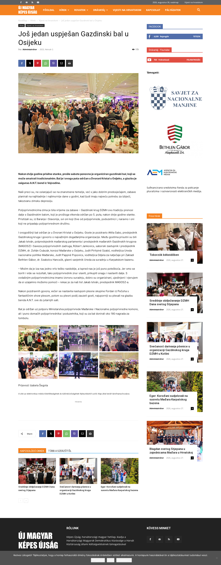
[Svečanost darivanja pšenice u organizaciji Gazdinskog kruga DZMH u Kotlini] (78, 471)
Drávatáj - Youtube (159, 50)
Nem (110, 560)
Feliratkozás (193, 59)
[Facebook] (20, 2)
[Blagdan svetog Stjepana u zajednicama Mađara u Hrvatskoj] (175, 441)
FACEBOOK (155, 26)
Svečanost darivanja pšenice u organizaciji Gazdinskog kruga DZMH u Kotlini (75, 490)
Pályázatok (173, 10)
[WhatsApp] (45, 63)
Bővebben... (124, 560)
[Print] (69, 63)
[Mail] (26, 2)
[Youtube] (38, 2)
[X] (29, 63)
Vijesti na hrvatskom (194, 2)
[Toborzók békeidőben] (175, 243)
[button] (198, 10)
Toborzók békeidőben (164, 254)
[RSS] (32, 2)
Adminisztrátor (30, 49)
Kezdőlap (22, 20)
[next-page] (26, 500)
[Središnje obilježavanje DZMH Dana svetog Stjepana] (37, 471)
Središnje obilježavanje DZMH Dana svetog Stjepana (169, 302)
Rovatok (79, 10)
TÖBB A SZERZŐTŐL (59, 451)
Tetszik (196, 36)
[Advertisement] (78, 163)
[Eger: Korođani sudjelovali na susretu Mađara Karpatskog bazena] (119, 471)
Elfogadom (98, 560)
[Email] (61, 63)
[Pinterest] (37, 63)
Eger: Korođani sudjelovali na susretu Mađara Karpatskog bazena (169, 399)
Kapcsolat (153, 10)
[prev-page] (20, 500)
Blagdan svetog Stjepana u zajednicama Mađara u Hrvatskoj (171, 450)
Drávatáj (99, 10)
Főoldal (48, 10)
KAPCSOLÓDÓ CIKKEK (32, 451)
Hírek (62, 10)
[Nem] (216, 558)
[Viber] (53, 63)
